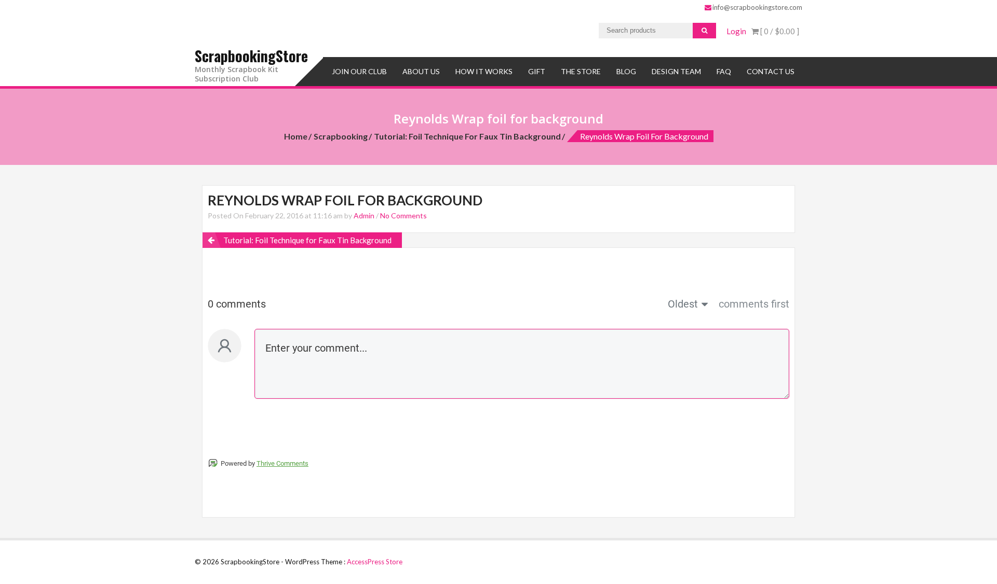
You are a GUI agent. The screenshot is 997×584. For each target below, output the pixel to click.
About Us (421, 71)
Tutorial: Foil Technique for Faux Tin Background (467, 136)
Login (736, 31)
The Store (581, 71)
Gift (536, 71)
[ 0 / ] (779, 31)
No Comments (403, 215)
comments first (754, 304)
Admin (364, 215)
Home (295, 136)
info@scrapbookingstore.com (757, 7)
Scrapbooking (341, 136)
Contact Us (770, 71)
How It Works (484, 71)
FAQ (724, 71)
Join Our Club (359, 71)
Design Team (676, 71)
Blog (626, 71)
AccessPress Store (374, 562)
